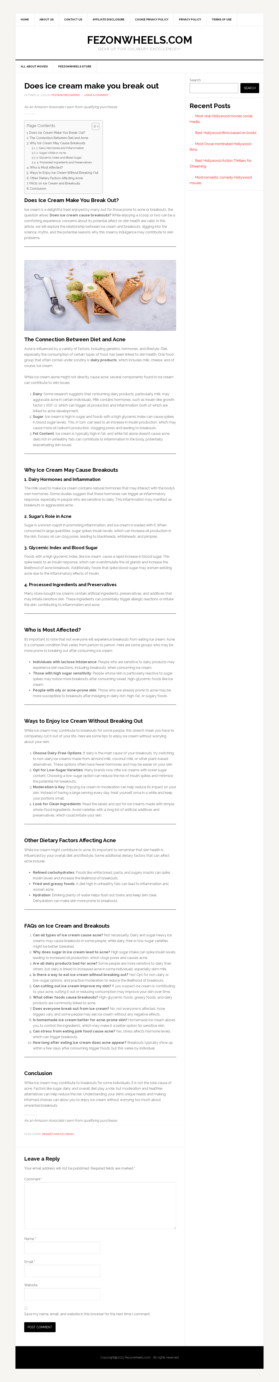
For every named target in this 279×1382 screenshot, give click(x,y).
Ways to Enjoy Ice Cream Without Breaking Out (64, 172)
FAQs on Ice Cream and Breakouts (54, 183)
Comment (33, 1179)
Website (30, 1285)
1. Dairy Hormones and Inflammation (60, 148)
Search (195, 80)
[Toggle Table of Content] (93, 126)
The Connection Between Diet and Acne (59, 138)
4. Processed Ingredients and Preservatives (64, 162)
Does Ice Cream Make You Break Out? (57, 132)
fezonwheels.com (139, 40)
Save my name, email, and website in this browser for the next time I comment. (87, 1314)
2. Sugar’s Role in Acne (51, 152)
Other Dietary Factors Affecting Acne (56, 178)
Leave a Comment (96, 95)
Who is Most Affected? (46, 167)
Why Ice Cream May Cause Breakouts (57, 143)
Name (30, 1239)
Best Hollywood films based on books (226, 133)
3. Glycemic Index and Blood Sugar (59, 157)
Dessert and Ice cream (58, 1134)
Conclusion (38, 188)
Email (29, 1262)
